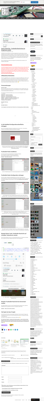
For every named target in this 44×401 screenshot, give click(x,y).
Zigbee (33, 81)
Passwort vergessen (34, 144)
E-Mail (3, 379)
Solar (32, 286)
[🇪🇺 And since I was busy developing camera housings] (32, 169)
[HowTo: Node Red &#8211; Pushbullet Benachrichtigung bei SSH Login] (15, 341)
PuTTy (36, 316)
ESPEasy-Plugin (38, 306)
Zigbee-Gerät (33, 293)
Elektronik (33, 96)
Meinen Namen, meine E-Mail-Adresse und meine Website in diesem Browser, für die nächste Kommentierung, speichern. (15, 386)
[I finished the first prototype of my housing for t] (32, 178)
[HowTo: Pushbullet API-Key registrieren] (24, 341)
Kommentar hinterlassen (25, 355)
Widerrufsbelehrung (36, 128)
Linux (38, 310)
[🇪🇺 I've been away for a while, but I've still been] (36, 173)
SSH (32, 323)
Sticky (32, 287)
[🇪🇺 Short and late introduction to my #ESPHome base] (36, 195)
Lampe (32, 310)
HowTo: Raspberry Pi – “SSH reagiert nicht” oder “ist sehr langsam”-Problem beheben (36, 366)
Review (32, 284)
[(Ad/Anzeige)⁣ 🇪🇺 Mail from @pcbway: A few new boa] (32, 190)
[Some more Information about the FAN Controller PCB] (41, 186)
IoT (40, 309)
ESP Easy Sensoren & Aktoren (35, 270)
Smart (25, 351)
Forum (18, 18)
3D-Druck (33, 87)
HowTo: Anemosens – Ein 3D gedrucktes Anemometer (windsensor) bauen (37, 372)
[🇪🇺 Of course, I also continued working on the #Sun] (41, 169)
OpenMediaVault (33, 314)
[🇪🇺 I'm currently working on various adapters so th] (32, 182)
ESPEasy (33, 76)
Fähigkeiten (34, 94)
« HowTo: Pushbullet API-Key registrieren (7, 357)
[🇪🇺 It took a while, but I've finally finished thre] (36, 178)
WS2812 (36, 324)
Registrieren (32, 143)
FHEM (33, 77)
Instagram (33, 86)
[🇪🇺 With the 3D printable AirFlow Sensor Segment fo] (32, 195)
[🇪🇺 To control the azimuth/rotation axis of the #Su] (41, 165)
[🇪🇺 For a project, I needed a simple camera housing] (36, 169)
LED (35, 310)
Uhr (39, 323)
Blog (21, 18)
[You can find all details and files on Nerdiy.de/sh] (41, 195)
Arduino (36, 300)
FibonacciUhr (36, 307)
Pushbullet (11, 351)
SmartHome (7, 18)
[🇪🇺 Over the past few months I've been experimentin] (32, 165)
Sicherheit (37, 320)
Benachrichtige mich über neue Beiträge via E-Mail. (10, 390)
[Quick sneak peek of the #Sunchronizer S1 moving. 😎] (36, 186)
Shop (27, 18)
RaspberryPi (34, 85)
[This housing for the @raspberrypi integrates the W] (41, 173)
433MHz (36, 299)
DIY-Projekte (13, 18)
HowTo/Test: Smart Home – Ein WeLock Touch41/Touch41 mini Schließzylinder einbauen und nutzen (36, 247)
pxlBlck (33, 74)
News (33, 110)
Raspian (22, 351)
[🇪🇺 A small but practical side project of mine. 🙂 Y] (41, 182)
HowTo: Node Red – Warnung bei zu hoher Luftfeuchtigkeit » (20, 358)
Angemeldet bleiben (35, 142)
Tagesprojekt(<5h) (35, 104)
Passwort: (32, 139)
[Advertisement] (22, 26)
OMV (41, 313)
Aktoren (32, 300)
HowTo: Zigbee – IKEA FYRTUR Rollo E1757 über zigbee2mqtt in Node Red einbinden (36, 253)
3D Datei (34, 116)
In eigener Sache (33, 274)
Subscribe (32, 51)
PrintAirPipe (34, 118)
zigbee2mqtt (33, 294)
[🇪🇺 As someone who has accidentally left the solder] (36, 165)
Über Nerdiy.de (34, 111)
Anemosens (34, 117)
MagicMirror (34, 79)
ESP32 (36, 303)
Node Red (9, 355)
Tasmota (33, 80)
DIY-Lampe (34, 91)
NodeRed (8, 351)
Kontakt (31, 18)
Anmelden (40, 144)
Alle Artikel (33, 73)
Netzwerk (32, 313)
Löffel (32, 275)
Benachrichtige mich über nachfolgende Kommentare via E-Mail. (12, 388)
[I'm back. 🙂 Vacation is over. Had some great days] (41, 178)
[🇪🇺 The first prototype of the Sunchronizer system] (41, 190)
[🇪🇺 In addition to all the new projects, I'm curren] (36, 182)
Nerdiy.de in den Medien (35, 112)
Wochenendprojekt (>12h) (36, 105)
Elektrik (33, 102)
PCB (38, 314)
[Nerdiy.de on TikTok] (32, 5)
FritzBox (33, 78)
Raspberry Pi (15, 351)
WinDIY (34, 93)
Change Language (34, 2)
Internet (36, 309)
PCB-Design (33, 280)
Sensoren (32, 320)
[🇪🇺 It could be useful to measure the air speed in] (36, 190)
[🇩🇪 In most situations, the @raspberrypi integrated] (32, 173)
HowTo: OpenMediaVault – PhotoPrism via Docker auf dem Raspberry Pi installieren (35, 250)
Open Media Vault (34, 279)
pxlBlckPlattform (33, 317)
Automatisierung (4, 351)
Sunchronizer (35, 121)
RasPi (19, 351)
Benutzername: (33, 136)
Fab (12, 51)
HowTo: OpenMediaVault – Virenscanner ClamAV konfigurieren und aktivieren (36, 360)
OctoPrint (34, 92)
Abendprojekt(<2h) (5, 355)
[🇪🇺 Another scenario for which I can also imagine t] (32, 186)
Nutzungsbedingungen (36, 127)
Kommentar (4, 365)
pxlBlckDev (33, 282)
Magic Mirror (33, 276)
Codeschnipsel (34, 95)
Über (24, 18)
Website (3, 382)
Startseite (2, 18)
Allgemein (33, 260)
